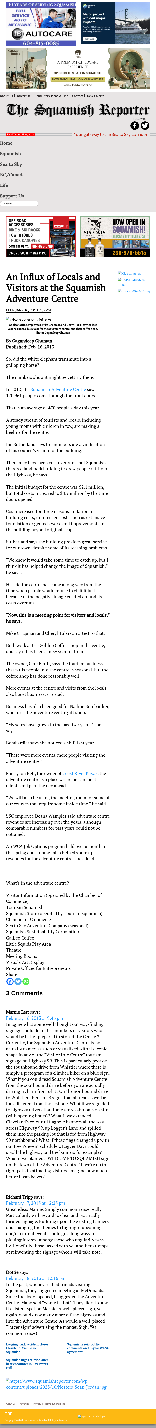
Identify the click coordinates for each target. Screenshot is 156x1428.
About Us (11, 1404)
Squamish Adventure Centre (58, 389)
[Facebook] (10, 981)
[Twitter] (18, 981)
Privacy (37, 1404)
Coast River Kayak (80, 773)
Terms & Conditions (55, 1404)
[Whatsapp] (25, 981)
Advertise (24, 1404)
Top (8, 1413)
